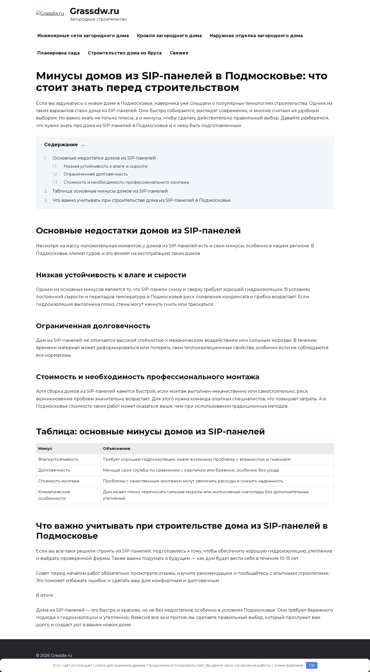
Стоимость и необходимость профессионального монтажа (126, 182)
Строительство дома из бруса (125, 53)
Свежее (179, 53)
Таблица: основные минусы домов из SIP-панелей (110, 191)
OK (312, 665)
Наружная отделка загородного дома (256, 35)
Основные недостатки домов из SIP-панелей (104, 158)
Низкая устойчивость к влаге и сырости (105, 166)
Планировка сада (58, 53)
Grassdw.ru (94, 11)
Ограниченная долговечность (96, 174)
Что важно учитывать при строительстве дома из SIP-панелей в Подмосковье (142, 200)
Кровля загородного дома (169, 35)
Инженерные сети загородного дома (83, 35)
